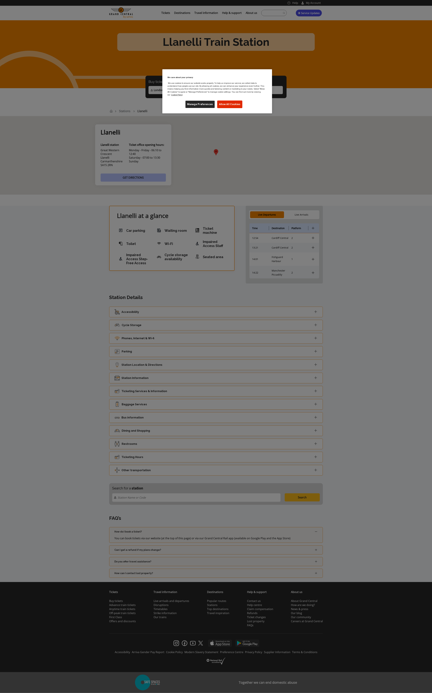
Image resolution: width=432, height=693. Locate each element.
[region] (217, 91)
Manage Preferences (200, 104)
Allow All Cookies (229, 104)
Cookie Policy (177, 95)
